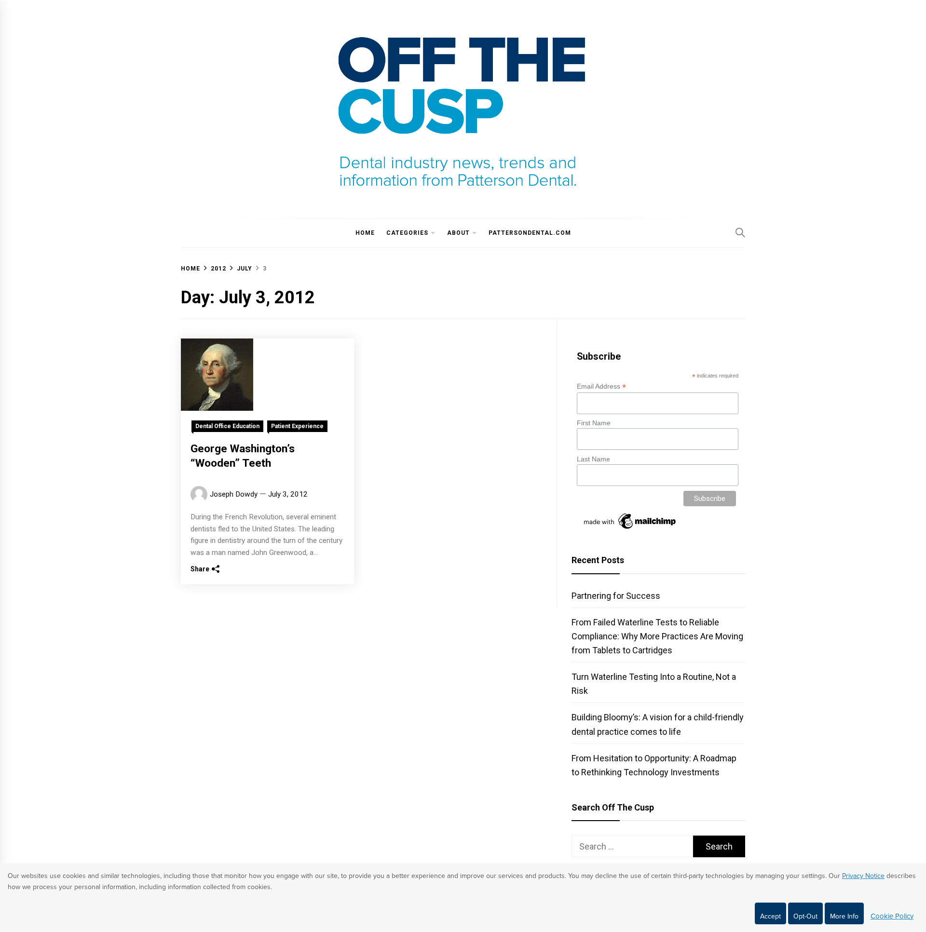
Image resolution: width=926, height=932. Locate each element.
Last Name (593, 459)
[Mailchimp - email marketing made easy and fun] (630, 529)
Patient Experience (297, 426)
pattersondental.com (530, 233)
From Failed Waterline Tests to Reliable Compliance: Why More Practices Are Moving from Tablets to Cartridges (657, 636)
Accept (770, 916)
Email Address (601, 386)
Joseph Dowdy (234, 494)
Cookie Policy (892, 916)
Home (365, 233)
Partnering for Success (616, 596)
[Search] (740, 232)
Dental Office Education (227, 426)
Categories (407, 233)
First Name (594, 423)
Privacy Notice (863, 876)
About (458, 233)
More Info (844, 916)
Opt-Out (805, 916)
